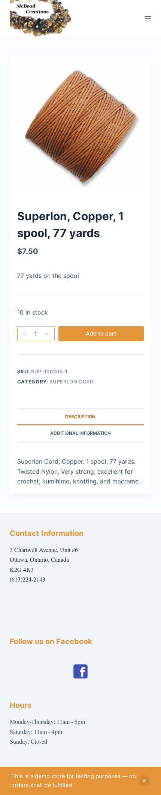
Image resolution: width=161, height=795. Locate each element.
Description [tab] (80, 416)
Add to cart (101, 333)
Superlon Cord (71, 382)
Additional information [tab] (80, 433)
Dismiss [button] (144, 780)
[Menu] (148, 18)
